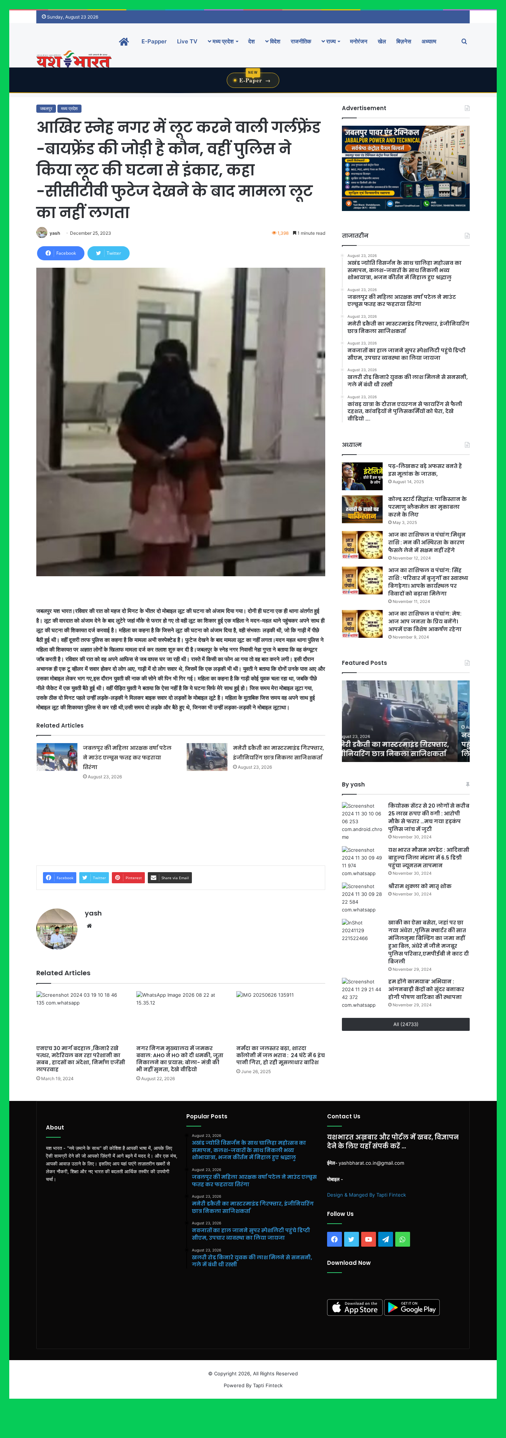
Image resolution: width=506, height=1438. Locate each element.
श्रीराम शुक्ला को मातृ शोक (420, 886)
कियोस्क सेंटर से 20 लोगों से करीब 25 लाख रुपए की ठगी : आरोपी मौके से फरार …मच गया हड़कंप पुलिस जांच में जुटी (428, 817)
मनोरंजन (358, 41)
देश (251, 41)
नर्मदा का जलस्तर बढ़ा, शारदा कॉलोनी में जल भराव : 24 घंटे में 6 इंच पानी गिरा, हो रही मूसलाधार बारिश (280, 1055)
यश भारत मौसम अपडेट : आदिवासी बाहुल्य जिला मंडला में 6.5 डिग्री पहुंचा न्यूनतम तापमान (428, 857)
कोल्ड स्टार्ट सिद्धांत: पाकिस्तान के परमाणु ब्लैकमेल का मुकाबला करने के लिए (427, 506)
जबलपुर (46, 108)
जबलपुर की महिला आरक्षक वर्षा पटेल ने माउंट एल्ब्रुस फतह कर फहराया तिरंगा (127, 757)
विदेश (274, 41)
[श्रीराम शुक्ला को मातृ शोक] (362, 898)
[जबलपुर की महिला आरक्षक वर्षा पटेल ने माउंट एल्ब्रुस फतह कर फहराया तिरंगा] (57, 757)
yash (55, 233)
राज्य (330, 41)
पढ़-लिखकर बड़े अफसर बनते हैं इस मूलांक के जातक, (425, 470)
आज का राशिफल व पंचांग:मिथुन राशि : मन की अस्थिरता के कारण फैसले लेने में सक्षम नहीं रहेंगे (427, 542)
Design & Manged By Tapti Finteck (366, 1195)
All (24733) (406, 1024)
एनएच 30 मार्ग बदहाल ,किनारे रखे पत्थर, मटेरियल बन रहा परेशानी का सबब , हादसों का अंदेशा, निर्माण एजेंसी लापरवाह (80, 1059)
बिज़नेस (403, 41)
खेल (382, 41)
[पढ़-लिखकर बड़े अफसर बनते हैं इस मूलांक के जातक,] (362, 476)
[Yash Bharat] (73, 60)
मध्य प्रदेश (222, 41)
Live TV (187, 41)
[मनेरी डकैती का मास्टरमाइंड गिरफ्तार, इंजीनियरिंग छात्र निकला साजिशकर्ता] (207, 757)
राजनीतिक (301, 41)
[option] (406, 721)
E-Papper (154, 41)
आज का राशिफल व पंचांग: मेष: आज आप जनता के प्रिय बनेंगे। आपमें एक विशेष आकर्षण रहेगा (425, 621)
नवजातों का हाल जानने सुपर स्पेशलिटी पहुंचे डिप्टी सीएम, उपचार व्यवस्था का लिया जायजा (404, 744)
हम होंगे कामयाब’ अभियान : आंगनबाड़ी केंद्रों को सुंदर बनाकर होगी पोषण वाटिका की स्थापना (426, 989)
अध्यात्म (429, 41)
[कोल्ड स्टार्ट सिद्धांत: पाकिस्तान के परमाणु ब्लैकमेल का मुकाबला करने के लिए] (362, 509)
